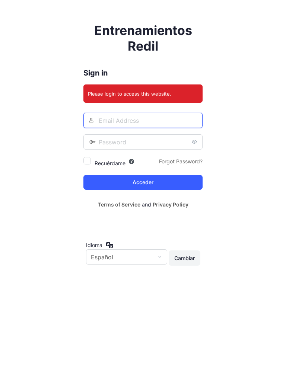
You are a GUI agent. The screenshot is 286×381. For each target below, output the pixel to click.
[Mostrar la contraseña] (195, 141)
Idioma (94, 245)
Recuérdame (110, 163)
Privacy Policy (170, 204)
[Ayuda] (131, 161)
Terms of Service (119, 204)
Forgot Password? (181, 161)
